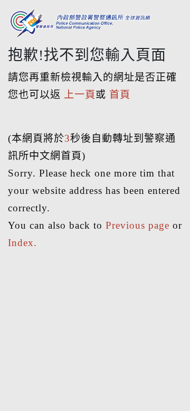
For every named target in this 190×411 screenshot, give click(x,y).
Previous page (137, 225)
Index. (22, 242)
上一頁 (80, 94)
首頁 (119, 94)
